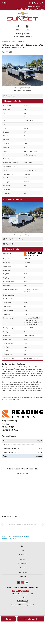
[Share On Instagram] (22, 583)
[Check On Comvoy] (26, 583)
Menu (6, 3)
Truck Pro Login (22, 572)
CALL (8, 619)
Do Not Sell (22, 577)
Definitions (22, 555)
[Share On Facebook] (18, 583)
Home (22, 546)
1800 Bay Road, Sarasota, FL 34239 (30, 9)
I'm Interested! (30, 619)
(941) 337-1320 (38, 6)
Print (27, 29)
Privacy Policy (22, 563)
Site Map (22, 559)
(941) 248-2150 (22, 473)
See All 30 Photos (23, 90)
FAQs (22, 550)
